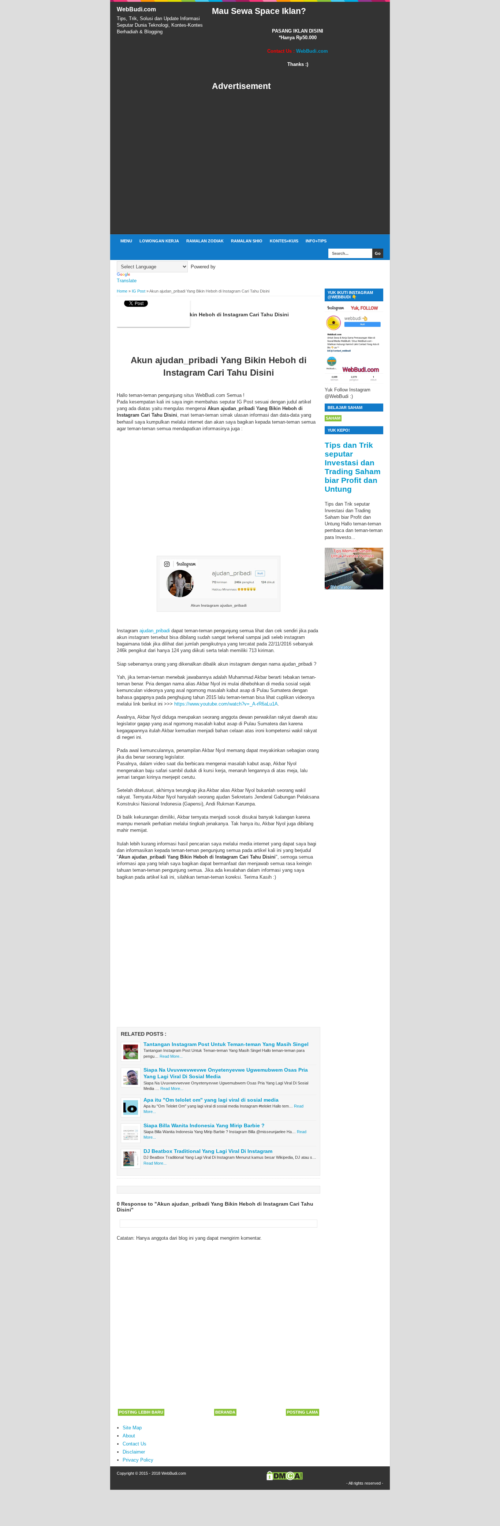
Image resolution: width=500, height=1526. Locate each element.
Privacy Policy (138, 1460)
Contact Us (134, 1444)
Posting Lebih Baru (141, 1412)
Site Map (132, 1427)
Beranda (225, 1412)
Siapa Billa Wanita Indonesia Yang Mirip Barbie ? (204, 1125)
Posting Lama (302, 1412)
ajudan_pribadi (154, 630)
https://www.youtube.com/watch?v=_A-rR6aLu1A (226, 704)
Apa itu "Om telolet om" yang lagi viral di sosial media (211, 1100)
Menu (126, 241)
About (129, 1435)
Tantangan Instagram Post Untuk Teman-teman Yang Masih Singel (226, 1044)
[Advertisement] (297, 163)
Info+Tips (316, 241)
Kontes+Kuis (284, 241)
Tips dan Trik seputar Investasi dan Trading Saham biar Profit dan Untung (353, 467)
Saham (333, 418)
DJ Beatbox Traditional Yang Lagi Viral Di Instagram (207, 1151)
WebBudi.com (136, 9)
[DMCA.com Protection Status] (284, 1479)
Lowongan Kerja (159, 241)
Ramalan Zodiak (205, 241)
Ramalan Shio (246, 241)
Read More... (171, 1056)
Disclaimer (134, 1452)
